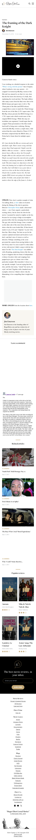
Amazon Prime (18, 722)
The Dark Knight (17, 249)
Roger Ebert (18, 785)
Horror (18, 732)
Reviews (18, 756)
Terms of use (18, 834)
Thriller (18, 749)
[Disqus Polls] (18, 369)
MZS (18, 763)
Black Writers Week (18, 778)
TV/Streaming (18, 783)
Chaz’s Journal (18, 758)
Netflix (18, 739)
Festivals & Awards (18, 788)
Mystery (18, 737)
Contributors (18, 802)
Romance (18, 742)
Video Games (18, 776)
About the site (18, 795)
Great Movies (18, 761)
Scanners (4, 19)
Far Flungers (18, 766)
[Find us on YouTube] (18, 805)
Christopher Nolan (13, 207)
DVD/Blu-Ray (18, 773)
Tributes (18, 771)
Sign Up (18, 713)
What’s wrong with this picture (12, 87)
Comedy (18, 724)
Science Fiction (18, 744)
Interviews (18, 768)
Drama (18, 729)
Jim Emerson (10, 31)
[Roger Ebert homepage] (11, 3)
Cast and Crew (18, 706)
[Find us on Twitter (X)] (21, 805)
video (17, 202)
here (31, 305)
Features (18, 781)
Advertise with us (18, 800)
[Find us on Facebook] (15, 805)
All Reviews (18, 704)
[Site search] (29, 4)
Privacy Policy (18, 836)
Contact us (18, 797)
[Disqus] (18, 413)
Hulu (18, 734)
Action (18, 719)
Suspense (18, 747)
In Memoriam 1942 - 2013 (18, 813)
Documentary (18, 727)
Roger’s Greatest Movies (18, 701)
